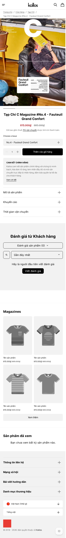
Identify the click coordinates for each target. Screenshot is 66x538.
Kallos (39, 530)
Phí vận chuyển (29, 130)
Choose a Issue (10, 136)
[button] (3, 4)
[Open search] (6, 255)
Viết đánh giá (32, 271)
